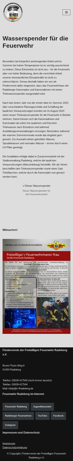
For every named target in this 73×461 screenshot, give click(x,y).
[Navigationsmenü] (66, 12)
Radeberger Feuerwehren (18, 415)
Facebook (58, 415)
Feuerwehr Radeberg (16, 406)
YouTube (42, 415)
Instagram (10, 425)
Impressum (9, 443)
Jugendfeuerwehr (42, 406)
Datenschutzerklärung (15, 447)
